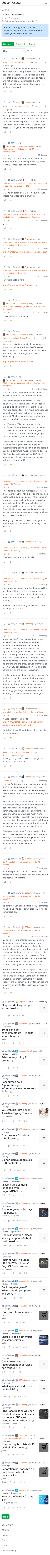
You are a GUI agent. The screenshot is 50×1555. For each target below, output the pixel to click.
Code (4, 1545)
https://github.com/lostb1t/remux (19, 361)
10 (5, 1170)
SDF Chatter (13, 2)
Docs (4, 1540)
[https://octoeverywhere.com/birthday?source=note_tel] (44, 1212)
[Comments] (44, 1008)
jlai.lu (4, 1039)
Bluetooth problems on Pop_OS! (16, 62)
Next (5, 1516)
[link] (36, 62)
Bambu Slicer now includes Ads (16, 752)
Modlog (5, 1530)
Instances (6, 1535)
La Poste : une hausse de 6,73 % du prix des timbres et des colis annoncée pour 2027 (25, 184)
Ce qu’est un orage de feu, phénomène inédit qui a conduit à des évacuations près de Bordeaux (24, 215)
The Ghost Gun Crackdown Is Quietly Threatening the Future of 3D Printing (25, 482)
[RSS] (32, 51)
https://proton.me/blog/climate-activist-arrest (25, 252)
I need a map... (9, 781)
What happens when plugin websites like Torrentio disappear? (24, 307)
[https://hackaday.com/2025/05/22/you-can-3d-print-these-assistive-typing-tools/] (44, 1113)
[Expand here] (44, 1315)
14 (5, 1482)
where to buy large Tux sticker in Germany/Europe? (24, 712)
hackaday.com (8, 1116)
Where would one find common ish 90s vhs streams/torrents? (20, 150)
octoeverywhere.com (10, 1216)
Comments (21, 44)
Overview (7, 44)
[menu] (46, 3)
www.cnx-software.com (11, 1423)
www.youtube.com (9, 1503)
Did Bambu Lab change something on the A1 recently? (21, 863)
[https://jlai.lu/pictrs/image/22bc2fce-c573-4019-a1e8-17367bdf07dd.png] (44, 1033)
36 (5, 1396)
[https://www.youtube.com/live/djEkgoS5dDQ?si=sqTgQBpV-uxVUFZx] (44, 1499)
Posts (32, 44)
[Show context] (32, 62)
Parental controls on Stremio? (15, 338)
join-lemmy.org (9, 1550)
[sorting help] (28, 51)
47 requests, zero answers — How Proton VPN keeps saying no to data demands (25, 243)
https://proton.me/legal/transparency (20, 285)
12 (5, 1245)
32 (5, 1298)
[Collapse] (5, 58)
